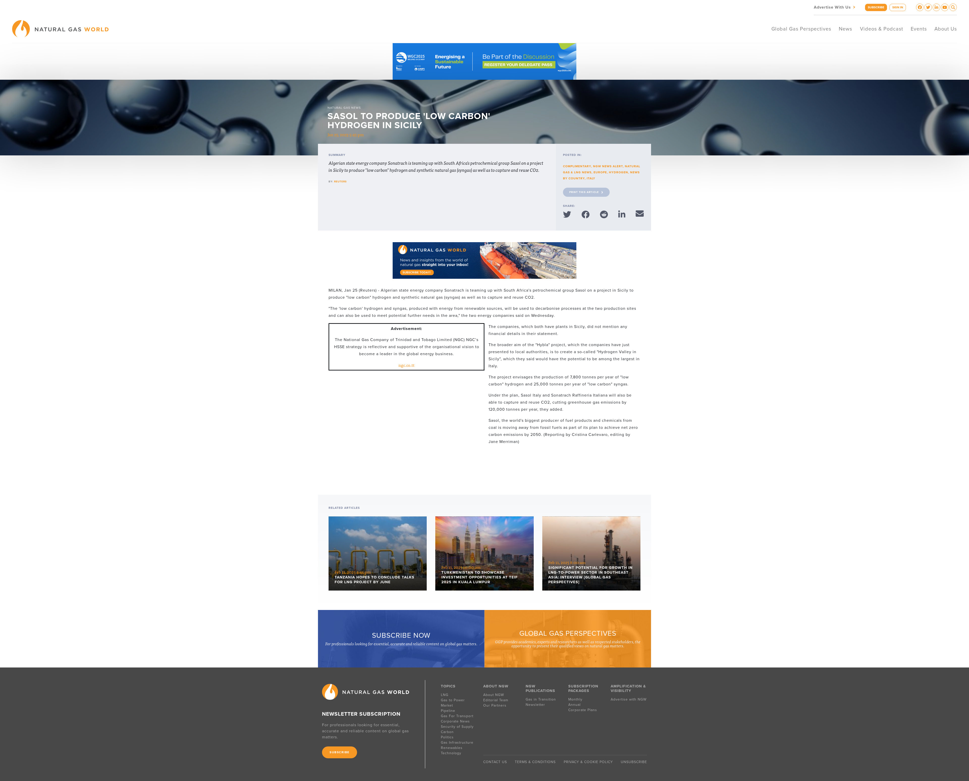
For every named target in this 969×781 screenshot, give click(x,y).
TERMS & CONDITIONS (535, 762)
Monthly (575, 699)
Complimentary (577, 166)
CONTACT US (495, 762)
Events (919, 29)
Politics (447, 737)
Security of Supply (457, 726)
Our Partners (494, 705)
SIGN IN (897, 7)
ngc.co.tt (406, 365)
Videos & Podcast (881, 29)
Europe (600, 172)
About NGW (493, 695)
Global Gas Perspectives (801, 29)
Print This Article (584, 192)
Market (447, 705)
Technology (451, 753)
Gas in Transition (541, 699)
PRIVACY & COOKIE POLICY (588, 762)
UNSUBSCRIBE (634, 762)
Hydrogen (618, 172)
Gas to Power (453, 700)
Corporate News (455, 721)
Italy (591, 178)
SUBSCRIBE (876, 7)
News (845, 29)
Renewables (452, 748)
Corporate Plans (582, 710)
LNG (444, 695)
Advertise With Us (835, 7)
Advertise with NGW (629, 699)
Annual (574, 705)
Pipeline (448, 711)
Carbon (447, 732)
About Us (945, 29)
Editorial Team (495, 700)
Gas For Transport (457, 716)
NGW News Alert (608, 166)
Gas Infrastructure (457, 742)
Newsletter (535, 705)
